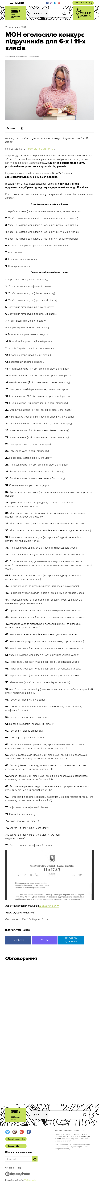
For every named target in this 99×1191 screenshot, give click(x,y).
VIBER (44, 940)
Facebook (18, 940)
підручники (34, 56)
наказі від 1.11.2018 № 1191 (40, 148)
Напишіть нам (81, 3)
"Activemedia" (30, 1180)
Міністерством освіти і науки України (72, 1137)
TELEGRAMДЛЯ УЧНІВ (71, 940)
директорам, (22, 56)
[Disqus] (49, 997)
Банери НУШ (13, 1146)
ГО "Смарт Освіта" (78, 1134)
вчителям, (10, 56)
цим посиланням (49, 905)
